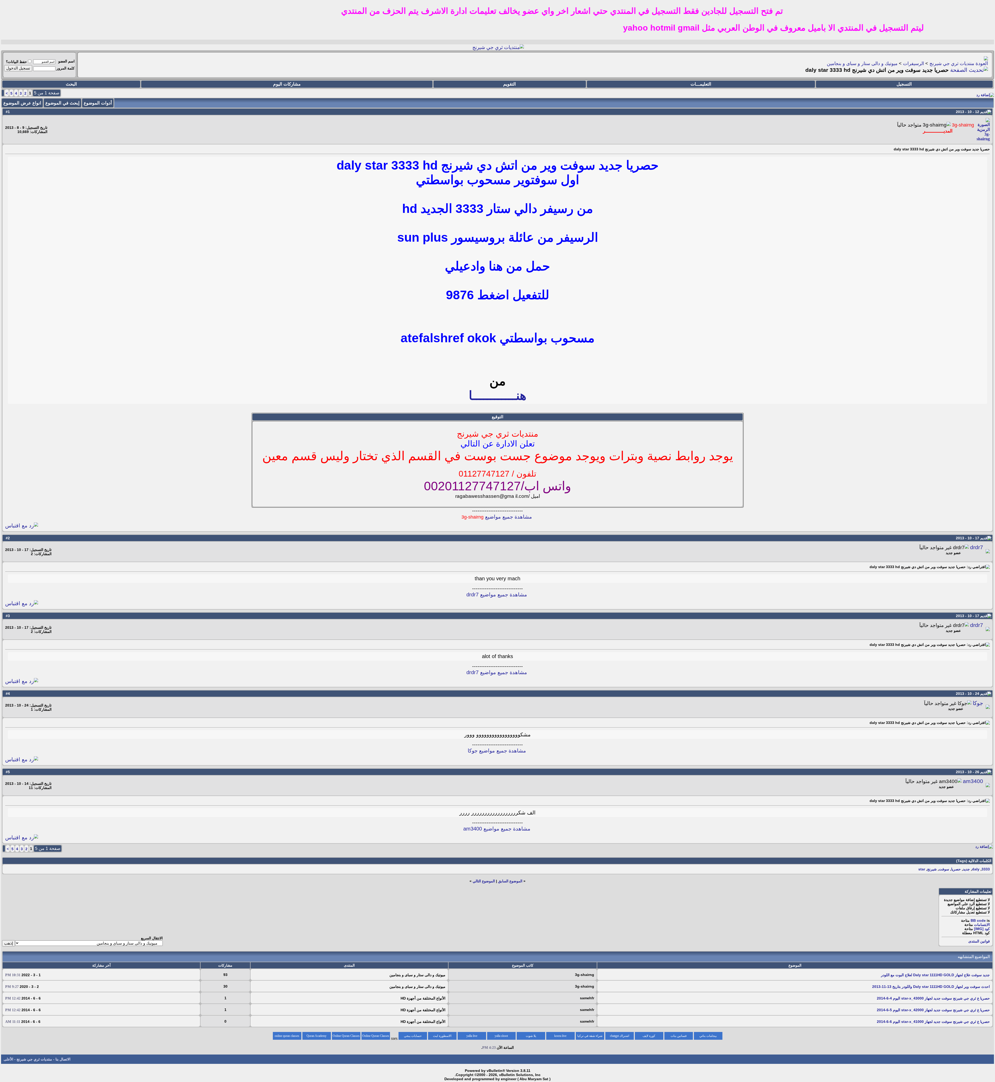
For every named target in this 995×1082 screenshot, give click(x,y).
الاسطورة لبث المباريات (442, 1037)
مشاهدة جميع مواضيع (496, 517)
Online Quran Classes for (375, 1037)
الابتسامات (982, 925)
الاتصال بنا (62, 1059)
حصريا (956, 869)
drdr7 (976, 547)
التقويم (509, 84)
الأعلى (8, 1059)
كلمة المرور (65, 68)
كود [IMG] (982, 929)
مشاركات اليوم (287, 84)
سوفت (944, 869)
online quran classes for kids (287, 1037)
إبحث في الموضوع (62, 103)
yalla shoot (501, 1036)
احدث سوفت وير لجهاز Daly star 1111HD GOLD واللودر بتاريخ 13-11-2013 (931, 987)
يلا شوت (531, 1036)
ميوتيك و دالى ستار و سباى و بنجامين (862, 63)
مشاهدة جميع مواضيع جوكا (497, 750)
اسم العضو (66, 61)
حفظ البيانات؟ (16, 62)
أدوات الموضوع (98, 103)
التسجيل (904, 84)
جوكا (978, 703)
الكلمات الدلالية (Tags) (973, 861)
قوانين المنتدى (979, 941)
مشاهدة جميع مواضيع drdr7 (496, 594)
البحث (71, 84)
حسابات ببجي (413, 1036)
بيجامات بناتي (708, 1036)
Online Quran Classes (346, 1036)
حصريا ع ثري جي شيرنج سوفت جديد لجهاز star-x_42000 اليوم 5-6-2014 (933, 1010)
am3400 (973, 781)
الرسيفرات (913, 63)
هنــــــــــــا (497, 395)
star (921, 869)
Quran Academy (316, 1036)
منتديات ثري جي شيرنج (951, 63)
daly (975, 869)
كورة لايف (649, 1036)
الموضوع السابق (510, 881)
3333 (986, 869)
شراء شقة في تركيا (589, 1036)
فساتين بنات (679, 1036)
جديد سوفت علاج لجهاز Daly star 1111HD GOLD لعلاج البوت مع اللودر (935, 975)
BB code (978, 920)
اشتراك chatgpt (619, 1036)
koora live (560, 1036)
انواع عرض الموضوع (22, 103)
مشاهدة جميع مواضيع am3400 (496, 829)
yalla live (471, 1036)
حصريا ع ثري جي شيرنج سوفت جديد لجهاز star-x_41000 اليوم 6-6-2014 (933, 1022)
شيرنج (932, 869)
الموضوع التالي (484, 881)
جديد (966, 869)
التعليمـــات (701, 84)
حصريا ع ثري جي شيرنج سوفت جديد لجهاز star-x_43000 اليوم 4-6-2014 (933, 998)
